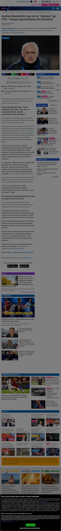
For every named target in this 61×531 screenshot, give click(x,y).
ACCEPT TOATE (30, 525)
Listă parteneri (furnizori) (6, 521)
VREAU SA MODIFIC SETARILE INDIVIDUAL (30, 528)
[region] (30, 512)
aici (11, 508)
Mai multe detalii (43, 501)
